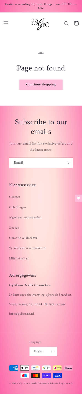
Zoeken (14, 228)
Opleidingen (17, 207)
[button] (6, 23)
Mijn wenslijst (18, 258)
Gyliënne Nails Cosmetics (34, 384)
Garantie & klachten (23, 238)
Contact (14, 197)
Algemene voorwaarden (25, 217)
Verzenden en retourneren (27, 248)
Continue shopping (41, 85)
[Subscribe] (68, 162)
